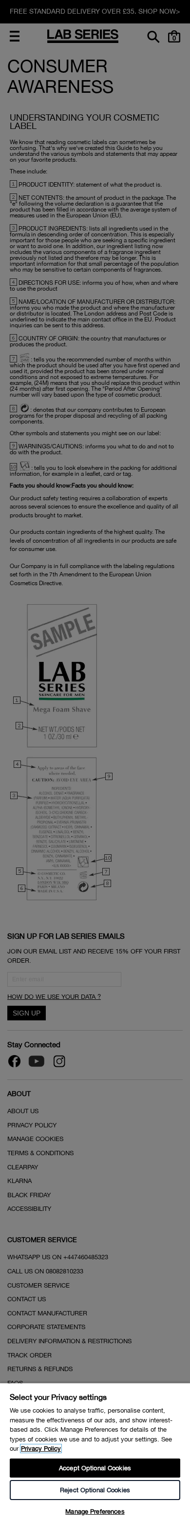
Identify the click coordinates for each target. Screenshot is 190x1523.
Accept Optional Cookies (95, 1468)
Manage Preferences (94, 1511)
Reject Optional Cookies (95, 1490)
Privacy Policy (41, 1448)
